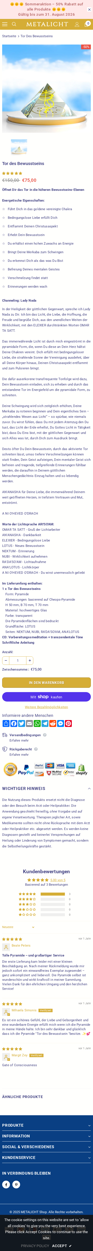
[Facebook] (6, 1184)
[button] (12, 173)
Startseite (9, 36)
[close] (89, 9)
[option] (46, 89)
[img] (12, 939)
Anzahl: (7, 652)
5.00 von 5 (58, 880)
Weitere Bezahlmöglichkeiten (46, 707)
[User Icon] (77, 24)
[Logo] (47, 24)
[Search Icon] (17, 24)
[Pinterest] (16, 1184)
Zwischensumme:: (15, 669)
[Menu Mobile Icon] (4, 24)
